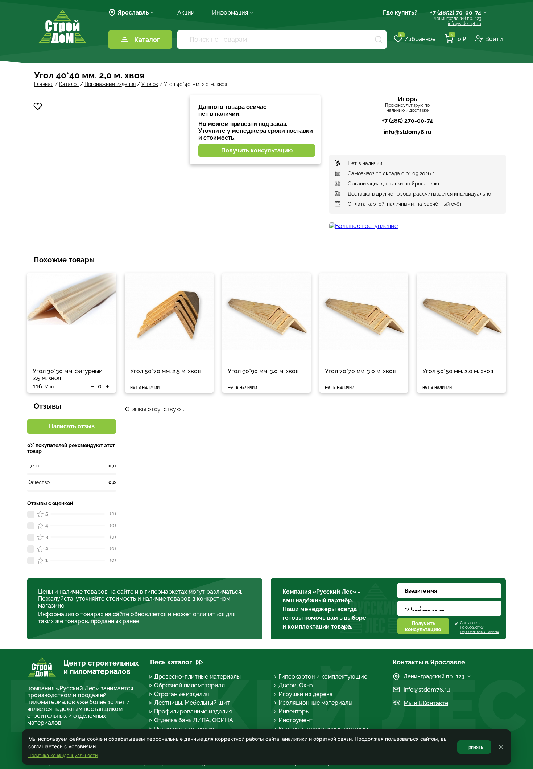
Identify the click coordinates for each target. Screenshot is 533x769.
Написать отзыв (72, 426)
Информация (230, 12)
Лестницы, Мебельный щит (192, 702)
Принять (474, 747)
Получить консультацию (257, 150)
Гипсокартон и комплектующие (322, 676)
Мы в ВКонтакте (426, 703)
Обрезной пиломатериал (189, 685)
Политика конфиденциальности (63, 755)
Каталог (147, 40)
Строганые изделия (181, 694)
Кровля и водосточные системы (323, 728)
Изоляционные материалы (315, 702)
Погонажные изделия (184, 728)
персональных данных (479, 632)
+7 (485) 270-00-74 (407, 120)
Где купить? (400, 12)
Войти (494, 39)
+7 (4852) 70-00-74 (455, 12)
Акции (186, 12)
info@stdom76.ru (464, 23)
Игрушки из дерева (305, 694)
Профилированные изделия (193, 711)
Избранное (417, 38)
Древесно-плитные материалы (197, 676)
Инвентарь (293, 711)
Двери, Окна (295, 685)
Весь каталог (171, 662)
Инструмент (295, 720)
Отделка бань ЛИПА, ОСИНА (193, 720)
